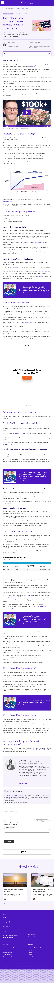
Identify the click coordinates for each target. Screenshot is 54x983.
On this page (7, 53)
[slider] (25, 126)
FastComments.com (28, 851)
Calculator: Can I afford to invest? (10, 935)
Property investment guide (9, 947)
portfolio (22, 330)
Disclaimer (12, 966)
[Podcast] (3, 922)
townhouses (25, 242)
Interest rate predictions (8, 956)
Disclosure (5, 966)
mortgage (40, 276)
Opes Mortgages (32, 934)
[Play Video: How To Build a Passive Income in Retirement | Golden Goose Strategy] (27, 112)
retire (12, 675)
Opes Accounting (32, 936)
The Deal (30, 954)
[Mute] (44, 126)
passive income (39, 65)
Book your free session (8, 937)
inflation (12, 455)
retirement (32, 66)
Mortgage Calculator (7, 959)
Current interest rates (7, 954)
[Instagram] (9, 922)
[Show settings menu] (47, 126)
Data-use (49, 966)
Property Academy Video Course (35, 956)
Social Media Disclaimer (40, 966)
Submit (9, 841)
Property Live (31, 950)
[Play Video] (4, 126)
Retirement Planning (10, 8)
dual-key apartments (40, 606)
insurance (30, 595)
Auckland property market (9, 950)
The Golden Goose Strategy (22, 8)
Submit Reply (40, 821)
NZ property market (7, 952)
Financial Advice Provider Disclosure (14, 795)
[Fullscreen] (50, 126)
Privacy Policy (20, 966)
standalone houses (37, 242)
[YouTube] (6, 922)
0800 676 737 (7, 926)
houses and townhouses (16, 600)
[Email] (19, 779)
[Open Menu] (2, 2)
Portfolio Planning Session (38, 750)
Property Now (31, 952)
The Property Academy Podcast (35, 947)
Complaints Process (29, 966)
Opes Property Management (34, 939)
